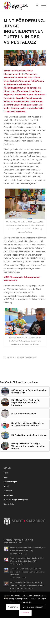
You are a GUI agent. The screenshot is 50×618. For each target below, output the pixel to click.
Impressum (8, 495)
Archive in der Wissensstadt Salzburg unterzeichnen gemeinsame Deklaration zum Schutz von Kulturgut (27, 585)
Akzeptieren (13, 607)
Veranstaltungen (10, 482)
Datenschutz (9, 504)
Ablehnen (25, 613)
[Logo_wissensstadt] (21, 5)
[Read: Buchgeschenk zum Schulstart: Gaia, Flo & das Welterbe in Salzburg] (6, 548)
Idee (5, 477)
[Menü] (42, 5)
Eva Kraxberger (28, 357)
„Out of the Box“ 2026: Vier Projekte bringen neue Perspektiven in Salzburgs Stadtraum (27, 572)
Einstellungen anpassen (33, 607)
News (6, 473)
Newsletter (8, 491)
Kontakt (7, 486)
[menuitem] (36, 5)
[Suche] (36, 5)
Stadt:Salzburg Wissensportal (16, 500)
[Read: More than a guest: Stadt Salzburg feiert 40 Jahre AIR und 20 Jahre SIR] (6, 559)
